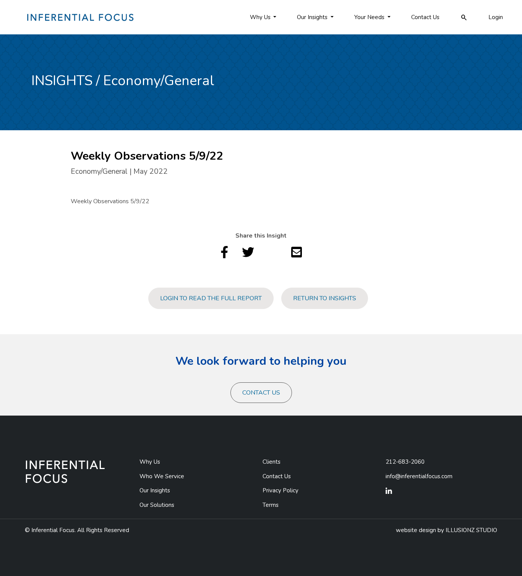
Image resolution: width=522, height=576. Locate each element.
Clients (271, 462)
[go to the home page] (79, 17)
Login (495, 17)
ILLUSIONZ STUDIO (471, 530)
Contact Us (425, 17)
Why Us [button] (261, 17)
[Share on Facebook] (224, 255)
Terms (271, 505)
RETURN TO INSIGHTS (324, 298)
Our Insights (154, 490)
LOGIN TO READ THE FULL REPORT (211, 298)
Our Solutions (156, 505)
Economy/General (158, 80)
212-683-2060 (405, 462)
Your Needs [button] (370, 17)
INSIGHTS (61, 80)
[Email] (296, 255)
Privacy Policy (280, 490)
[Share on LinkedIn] (272, 255)
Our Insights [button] (313, 17)
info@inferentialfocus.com (419, 476)
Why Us (149, 462)
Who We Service (161, 476)
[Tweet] (248, 255)
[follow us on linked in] (389, 491)
